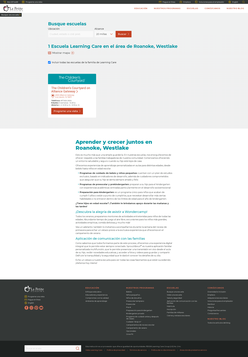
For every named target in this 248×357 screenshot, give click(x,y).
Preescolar (130, 304)
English (235, 2)
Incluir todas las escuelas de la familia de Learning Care (84, 62)
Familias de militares (175, 312)
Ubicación (54, 29)
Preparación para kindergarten (139, 310)
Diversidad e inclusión (217, 292)
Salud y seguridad (174, 298)
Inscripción (171, 309)
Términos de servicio (138, 350)
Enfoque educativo (94, 292)
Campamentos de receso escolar (140, 325)
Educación (141, 8)
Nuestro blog (235, 8)
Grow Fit (129, 334)
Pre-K (128, 307)
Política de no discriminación (163, 350)
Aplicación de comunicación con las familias (182, 302)
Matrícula (171, 306)
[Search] (77, 348)
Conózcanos (212, 8)
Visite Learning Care (94, 350)
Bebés (129, 292)
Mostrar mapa (61, 52)
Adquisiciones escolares (218, 298)
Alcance (99, 29)
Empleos (187, 2)
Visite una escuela (174, 295)
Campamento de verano (136, 328)
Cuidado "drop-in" (133, 322)
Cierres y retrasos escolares (178, 315)
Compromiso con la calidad (97, 298)
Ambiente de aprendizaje (96, 301)
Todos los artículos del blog (219, 323)
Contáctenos (213, 313)
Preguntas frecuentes (217, 310)
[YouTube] (41, 308)
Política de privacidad (116, 350)
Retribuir (211, 304)
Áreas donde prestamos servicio (193, 350)
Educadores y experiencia (96, 295)
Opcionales (131, 331)
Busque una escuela (10, 15)
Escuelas (192, 8)
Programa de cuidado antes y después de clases (142, 318)
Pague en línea (169, 2)
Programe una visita (34, 2)
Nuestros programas (167, 8)
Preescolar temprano (135, 301)
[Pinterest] (36, 308)
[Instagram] (31, 308)
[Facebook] (26, 308)
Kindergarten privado (135, 313)
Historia (211, 307)
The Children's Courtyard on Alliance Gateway (70, 89)
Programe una (66, 111)
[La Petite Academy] (12, 8)
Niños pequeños (133, 295)
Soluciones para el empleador (211, 2)
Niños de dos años (133, 298)
